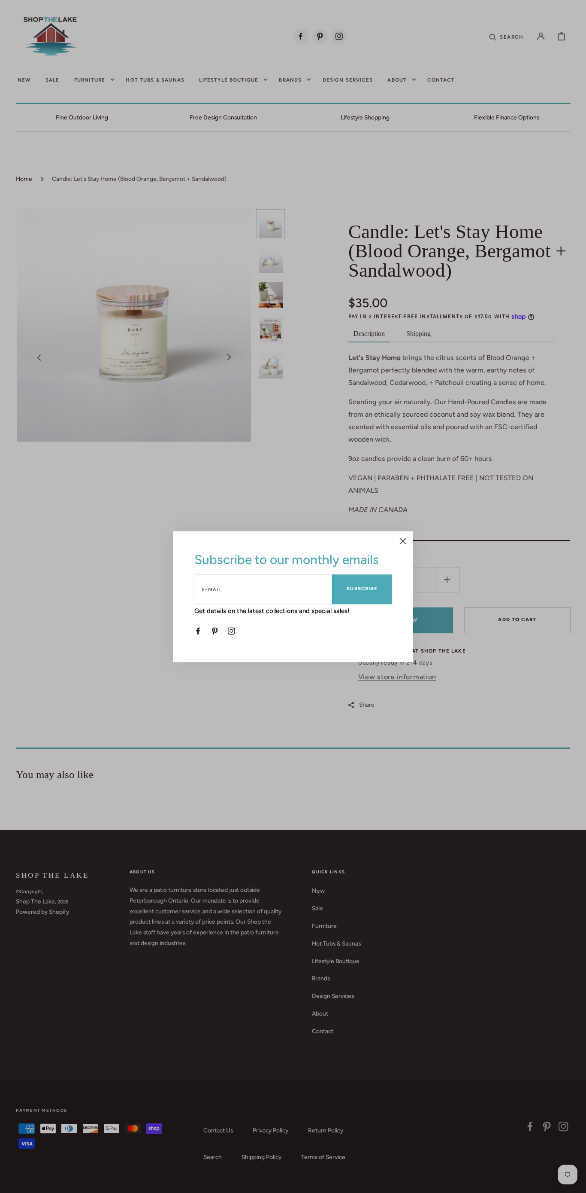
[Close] (403, 541)
